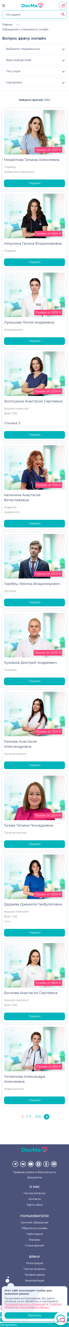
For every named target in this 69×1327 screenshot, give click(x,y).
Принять (34, 1315)
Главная (7, 24)
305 (38, 1117)
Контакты (34, 1199)
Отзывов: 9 (12, 423)
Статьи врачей (34, 1245)
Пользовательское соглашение (25, 1304)
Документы (34, 1177)
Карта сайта (35, 1204)
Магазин (34, 1239)
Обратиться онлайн (34, 1228)
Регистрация (34, 1263)
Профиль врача (34, 1274)
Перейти (34, 183)
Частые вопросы (34, 1193)
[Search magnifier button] (63, 14)
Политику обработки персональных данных (33, 1305)
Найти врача (34, 1234)
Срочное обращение (34, 1222)
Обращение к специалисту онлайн (25, 29)
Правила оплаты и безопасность (34, 1172)
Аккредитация (34, 1280)
